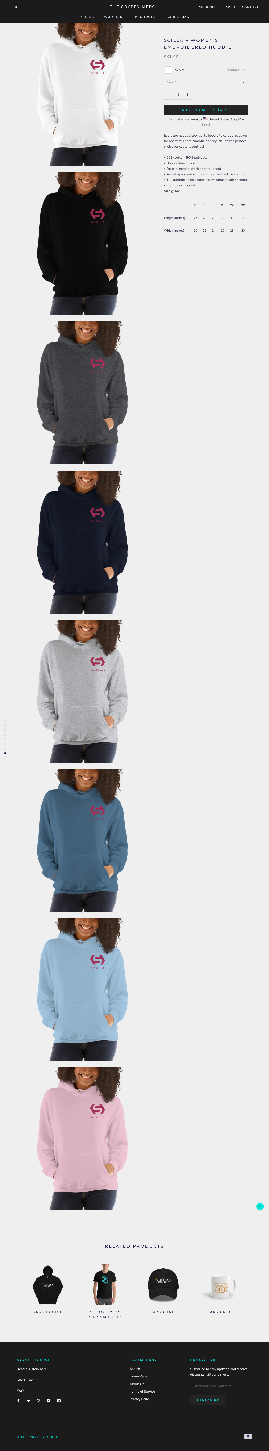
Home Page (138, 1376)
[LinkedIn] (59, 1400)
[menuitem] (87, 16)
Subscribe (207, 1400)
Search (228, 6)
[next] (256, 1290)
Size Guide (25, 1380)
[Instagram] (38, 1400)
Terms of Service (142, 1391)
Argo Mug (221, 1312)
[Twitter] (28, 1400)
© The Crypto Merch (38, 1437)
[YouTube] (48, 1400)
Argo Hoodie (47, 1312)
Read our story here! (32, 1369)
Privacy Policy (140, 1399)
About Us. (137, 1384)
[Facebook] (18, 1400)
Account (207, 6)
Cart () (250, 6)
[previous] (13, 1290)
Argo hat (163, 1312)
